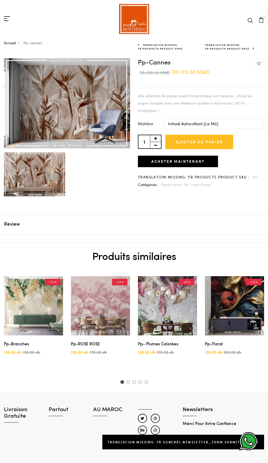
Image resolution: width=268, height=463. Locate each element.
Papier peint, (172, 184)
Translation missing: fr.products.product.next (227, 46)
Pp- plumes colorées (158, 344)
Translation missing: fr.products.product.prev (160, 46)
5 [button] (147, 383)
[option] (33, 320)
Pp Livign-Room (197, 184)
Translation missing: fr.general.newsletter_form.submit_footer (183, 442)
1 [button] (123, 383)
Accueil (10, 42)
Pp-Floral (214, 344)
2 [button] (129, 383)
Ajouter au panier (199, 142)
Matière (145, 123)
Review (12, 224)
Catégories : (148, 184)
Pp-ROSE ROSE (85, 344)
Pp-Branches (16, 344)
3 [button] (135, 383)
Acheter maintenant (178, 161)
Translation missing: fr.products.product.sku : (193, 177)
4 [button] (141, 383)
